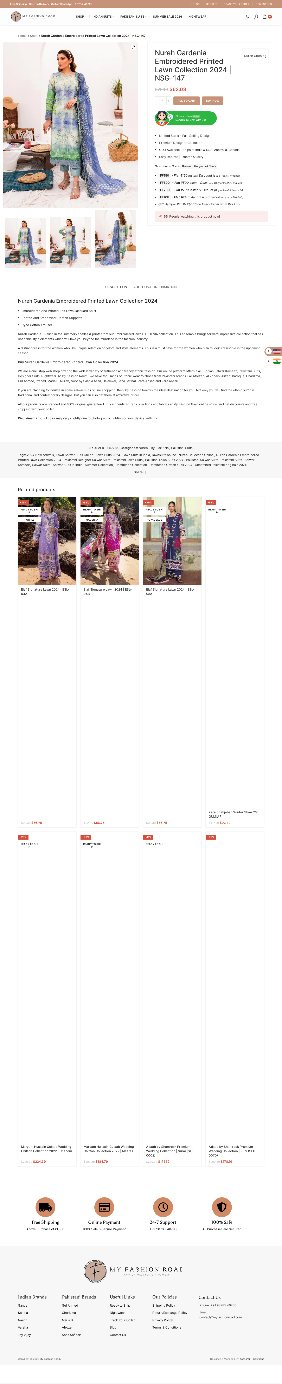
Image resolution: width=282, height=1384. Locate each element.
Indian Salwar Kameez (221, 371)
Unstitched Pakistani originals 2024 (221, 465)
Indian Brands (32, 1297)
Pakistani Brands (79, 1297)
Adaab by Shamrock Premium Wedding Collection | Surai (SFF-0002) (170, 1151)
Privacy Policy (162, 1320)
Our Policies (164, 1297)
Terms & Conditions (166, 1327)
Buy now (212, 100)
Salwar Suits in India (67, 465)
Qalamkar (109, 381)
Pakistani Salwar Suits (202, 460)
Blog (113, 1327)
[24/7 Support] (163, 1207)
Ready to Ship (120, 1305)
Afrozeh (198, 376)
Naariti (22, 1320)
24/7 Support (163, 1222)
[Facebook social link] (145, 472)
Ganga (22, 1305)
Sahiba (23, 1313)
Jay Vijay (24, 1335)
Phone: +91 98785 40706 (217, 1305)
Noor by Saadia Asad (86, 381)
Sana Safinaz (127, 381)
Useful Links (122, 1297)
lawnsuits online (164, 455)
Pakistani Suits (249, 371)
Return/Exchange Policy (169, 1313)
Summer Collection (99, 465)
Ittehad (41, 381)
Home (22, 36)
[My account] (256, 16)
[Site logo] (33, 16)
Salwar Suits (41, 465)
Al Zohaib (213, 376)
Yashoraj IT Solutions (252, 1358)
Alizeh (225, 376)
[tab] (116, 285)
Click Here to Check (185, 166)
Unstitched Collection (131, 465)
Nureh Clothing (255, 56)
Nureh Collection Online (196, 455)
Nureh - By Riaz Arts (154, 448)
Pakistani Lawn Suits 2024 (164, 460)
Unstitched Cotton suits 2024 (170, 465)
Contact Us (118, 1335)
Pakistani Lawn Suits (128, 460)
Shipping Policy (163, 1305)
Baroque (238, 376)
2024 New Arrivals (40, 455)
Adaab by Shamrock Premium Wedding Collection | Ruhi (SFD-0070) (233, 1151)
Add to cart (187, 100)
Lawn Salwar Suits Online (74, 455)
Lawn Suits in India (136, 455)
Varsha (23, 1327)
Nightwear (48, 376)
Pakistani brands (174, 376)
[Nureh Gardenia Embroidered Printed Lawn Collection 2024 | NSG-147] (25, 243)
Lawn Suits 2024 (108, 455)
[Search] (248, 16)
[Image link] (133, 1271)
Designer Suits (29, 376)
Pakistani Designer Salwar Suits (87, 460)
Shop (34, 36)
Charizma (253, 376)
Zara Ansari (146, 381)
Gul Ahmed (26, 381)
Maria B (52, 381)
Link (237, 204)
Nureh (64, 381)
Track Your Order (122, 1320)
